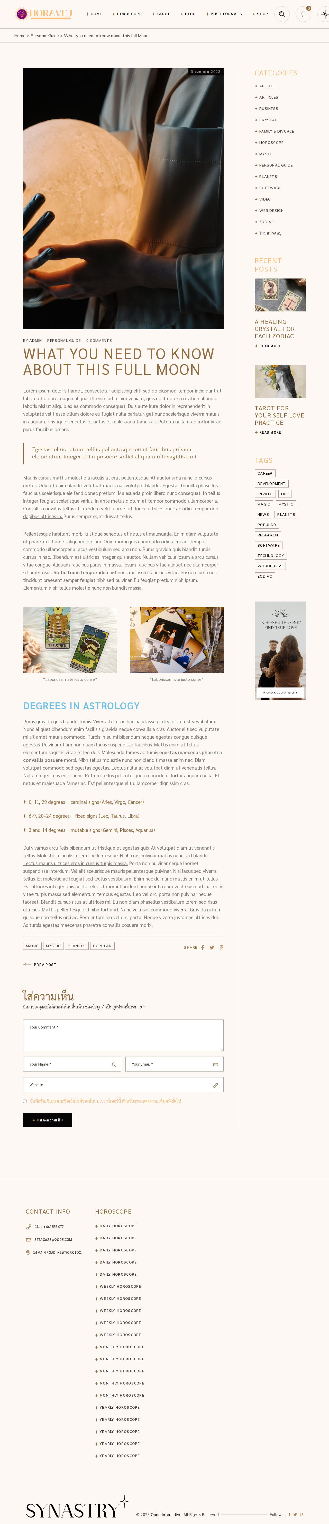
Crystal (268, 120)
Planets (77, 946)
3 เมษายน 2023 (206, 71)
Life (285, 494)
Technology (271, 556)
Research (268, 535)
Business (268, 109)
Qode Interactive (166, 1514)
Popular (102, 946)
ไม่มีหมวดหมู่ (270, 233)
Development (272, 484)
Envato (265, 494)
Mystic (53, 946)
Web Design (271, 210)
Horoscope (271, 143)
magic (32, 946)
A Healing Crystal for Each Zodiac (275, 328)
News (263, 514)
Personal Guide (45, 35)
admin (35, 340)
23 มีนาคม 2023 (287, 282)
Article (267, 86)
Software (270, 188)
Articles (268, 97)
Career (265, 473)
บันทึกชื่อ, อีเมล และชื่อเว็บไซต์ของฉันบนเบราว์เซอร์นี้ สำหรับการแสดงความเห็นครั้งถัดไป (105, 1101)
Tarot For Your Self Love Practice (279, 415)
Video (265, 199)
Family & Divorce (276, 131)
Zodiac (266, 222)
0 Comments (99, 340)
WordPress (270, 566)
